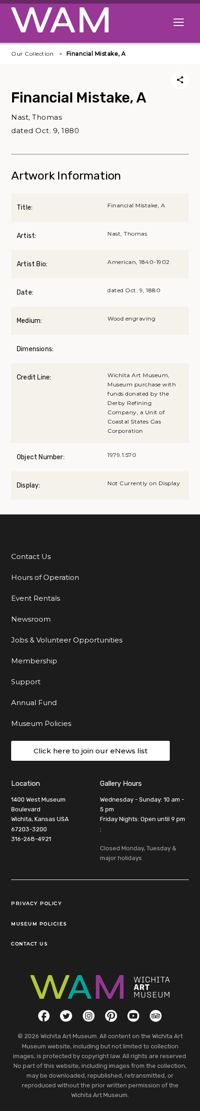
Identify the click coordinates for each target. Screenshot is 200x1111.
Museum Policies (41, 723)
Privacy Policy (36, 903)
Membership (34, 660)
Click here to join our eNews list (90, 750)
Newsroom (31, 619)
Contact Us (31, 556)
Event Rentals (35, 598)
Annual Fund (34, 702)
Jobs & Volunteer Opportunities (66, 640)
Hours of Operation (45, 577)
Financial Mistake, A (96, 53)
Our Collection (32, 53)
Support (25, 681)
